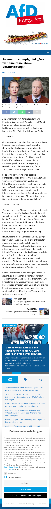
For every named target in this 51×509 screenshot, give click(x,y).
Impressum (42, 504)
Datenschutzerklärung (11, 467)
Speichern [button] (25, 483)
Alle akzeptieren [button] (25, 489)
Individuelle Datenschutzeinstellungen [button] (25, 496)
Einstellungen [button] (8, 469)
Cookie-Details (9, 504)
